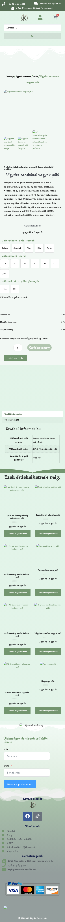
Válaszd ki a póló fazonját (21, 281)
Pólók (35, 76)
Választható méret (14, 256)
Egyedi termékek (23, 76)
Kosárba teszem (39, 347)
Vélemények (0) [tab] (12, 419)
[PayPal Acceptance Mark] (32, 895)
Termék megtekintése (17, 533)
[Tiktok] (37, 816)
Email (6, 765)
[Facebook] (27, 816)
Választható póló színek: (19, 240)
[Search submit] (32, 36)
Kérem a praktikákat (19, 784)
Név (6, 749)
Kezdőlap (10, 76)
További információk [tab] (13, 414)
